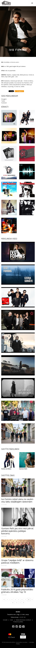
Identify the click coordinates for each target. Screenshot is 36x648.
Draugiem (4, 99)
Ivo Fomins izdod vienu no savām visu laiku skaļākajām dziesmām (17, 500)
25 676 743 (22, 617)
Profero (18, 644)
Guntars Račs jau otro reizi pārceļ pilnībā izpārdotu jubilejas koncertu (17, 531)
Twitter (3, 101)
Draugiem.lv (20, 91)
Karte (11, 620)
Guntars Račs (23, 469)
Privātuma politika (18, 622)
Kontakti (5, 620)
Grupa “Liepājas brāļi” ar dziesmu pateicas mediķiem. (17, 561)
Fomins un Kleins (6, 469)
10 (12, 602)
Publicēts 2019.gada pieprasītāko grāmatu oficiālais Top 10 (17, 590)
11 (16, 602)
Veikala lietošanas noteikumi (23, 620)
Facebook (4, 103)
